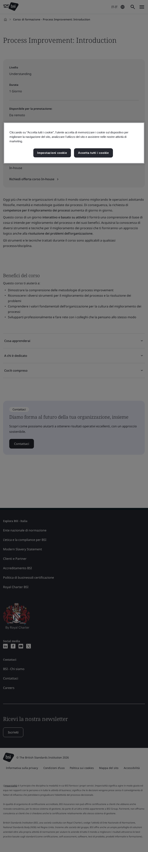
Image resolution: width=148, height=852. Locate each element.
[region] (74, 142)
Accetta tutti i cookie (93, 153)
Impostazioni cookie (52, 153)
